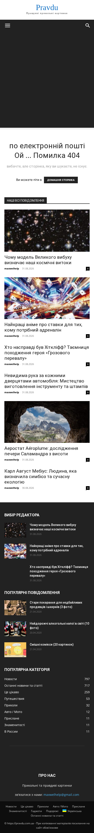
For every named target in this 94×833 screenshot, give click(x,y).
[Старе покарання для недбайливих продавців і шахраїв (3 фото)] (15, 607)
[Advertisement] (47, 81)
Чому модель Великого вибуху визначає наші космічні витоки (38, 260)
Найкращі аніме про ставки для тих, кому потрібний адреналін (43, 327)
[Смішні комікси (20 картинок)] (15, 649)
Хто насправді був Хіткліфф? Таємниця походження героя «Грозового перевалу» (46, 353)
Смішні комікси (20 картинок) (52, 644)
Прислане (78, 806)
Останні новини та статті (47, 815)
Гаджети (36, 811)
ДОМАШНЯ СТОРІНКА (61, 180)
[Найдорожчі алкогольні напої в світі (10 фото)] (15, 628)
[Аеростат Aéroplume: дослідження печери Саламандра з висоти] (47, 422)
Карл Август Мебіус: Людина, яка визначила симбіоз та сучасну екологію (40, 476)
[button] (7, 25)
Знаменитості (18, 811)
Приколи (43, 806)
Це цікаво (27, 806)
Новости (11, 806)
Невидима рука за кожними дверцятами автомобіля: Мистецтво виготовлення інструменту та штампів (46, 381)
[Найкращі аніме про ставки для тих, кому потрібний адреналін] (47, 298)
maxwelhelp (11, 268)
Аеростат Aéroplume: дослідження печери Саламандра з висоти (41, 451)
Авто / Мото (60, 806)
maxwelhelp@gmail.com (61, 795)
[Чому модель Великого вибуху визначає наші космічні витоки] (47, 231)
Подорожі (52, 811)
